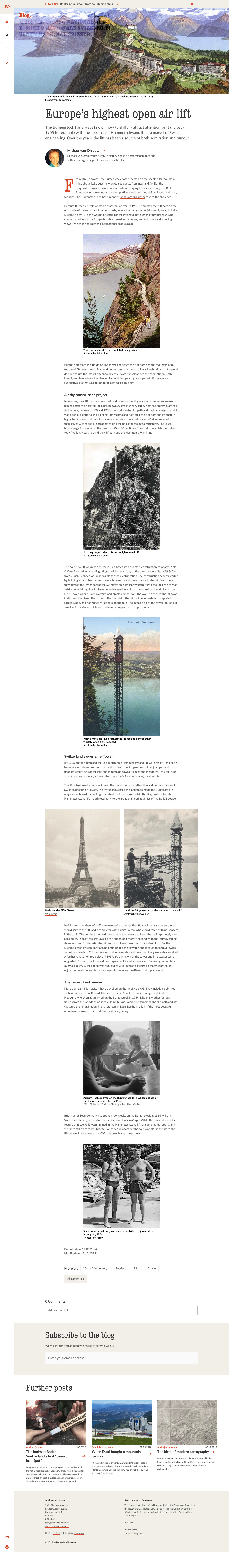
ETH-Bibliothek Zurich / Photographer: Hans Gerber (112, 1104)
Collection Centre (181, 1509)
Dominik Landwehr (102, 1447)
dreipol (56, 1533)
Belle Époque (167, 798)
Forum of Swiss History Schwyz (143, 1509)
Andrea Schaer (34, 1447)
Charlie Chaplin (123, 993)
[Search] (7, 7)
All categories (75, 1278)
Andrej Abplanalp (167, 1447)
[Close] (192, 4)
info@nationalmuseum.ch (57, 1523)
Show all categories (133, 1533)
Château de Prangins (183, 1505)
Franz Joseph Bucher (132, 197)
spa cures (112, 192)
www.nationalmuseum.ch (57, 1526)
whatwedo (79, 1533)
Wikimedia (51, 913)
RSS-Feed (128, 1523)
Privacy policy (130, 1530)
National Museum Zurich (157, 1505)
